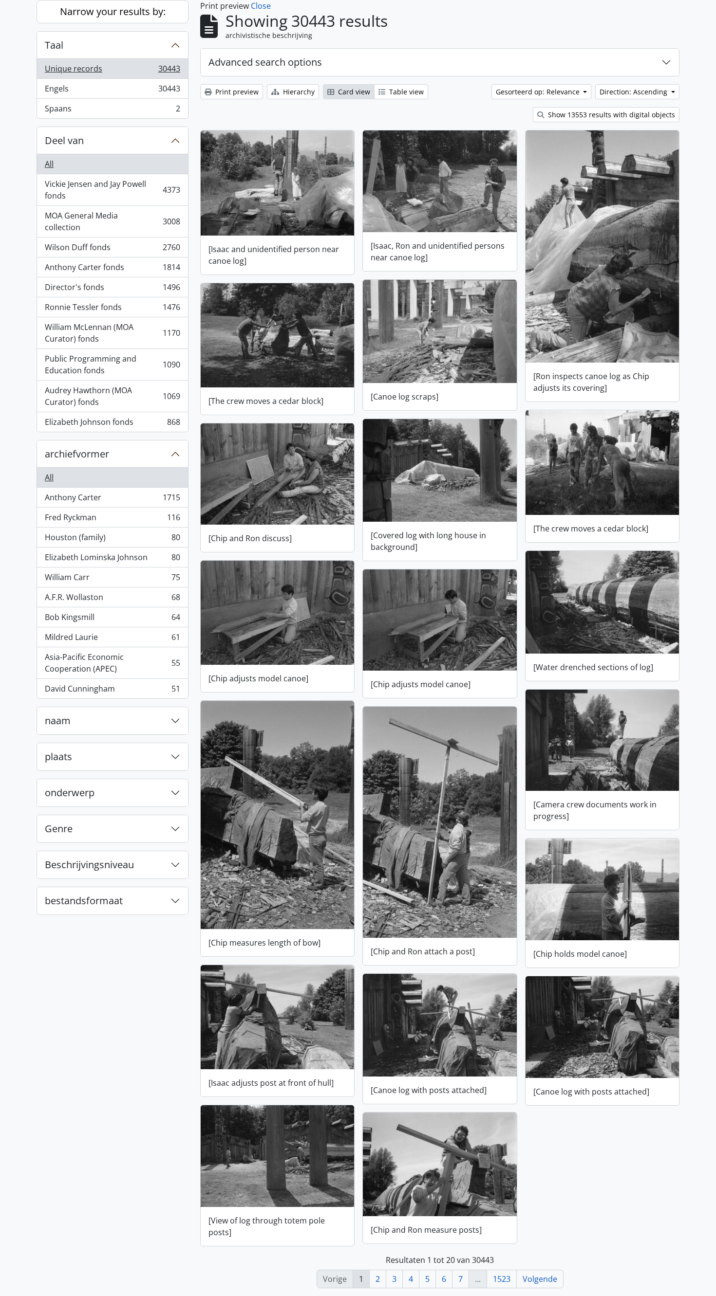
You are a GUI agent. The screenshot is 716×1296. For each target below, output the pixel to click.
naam (58, 720)
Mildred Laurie (112, 639)
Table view (405, 91)
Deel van (64, 140)
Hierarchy (298, 91)
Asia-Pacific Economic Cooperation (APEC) (112, 663)
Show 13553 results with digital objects (610, 114)
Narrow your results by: (113, 11)
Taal (54, 45)
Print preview (236, 91)
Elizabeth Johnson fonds (112, 424)
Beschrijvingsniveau (89, 864)
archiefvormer (77, 453)
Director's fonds (112, 289)
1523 (501, 1279)
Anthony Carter (112, 500)
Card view (353, 91)
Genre (59, 828)
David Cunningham (112, 690)
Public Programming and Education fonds (112, 364)
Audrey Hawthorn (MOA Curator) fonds (112, 396)
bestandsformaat (84, 900)
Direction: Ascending (634, 91)
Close (261, 5)
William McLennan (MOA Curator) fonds (112, 333)
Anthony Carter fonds (112, 269)
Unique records (112, 71)
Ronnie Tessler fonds (112, 309)
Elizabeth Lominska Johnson (112, 559)
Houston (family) (112, 540)
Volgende (540, 1279)
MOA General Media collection (112, 221)
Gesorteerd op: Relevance (539, 91)
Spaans (112, 110)
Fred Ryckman (112, 520)
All (49, 164)
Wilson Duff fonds (112, 249)
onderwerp (69, 792)
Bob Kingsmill (112, 619)
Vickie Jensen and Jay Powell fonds (112, 190)
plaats (58, 756)
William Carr (112, 579)
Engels (112, 91)
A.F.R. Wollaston (112, 599)
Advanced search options (265, 62)
